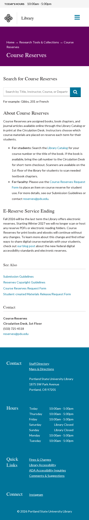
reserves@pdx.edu (35, 199)
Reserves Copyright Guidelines (24, 282)
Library (27, 18)
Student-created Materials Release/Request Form (37, 294)
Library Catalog (58, 148)
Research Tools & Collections (39, 42)
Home (10, 42)
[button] (79, 17)
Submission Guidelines (18, 276)
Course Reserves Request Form (24, 288)
